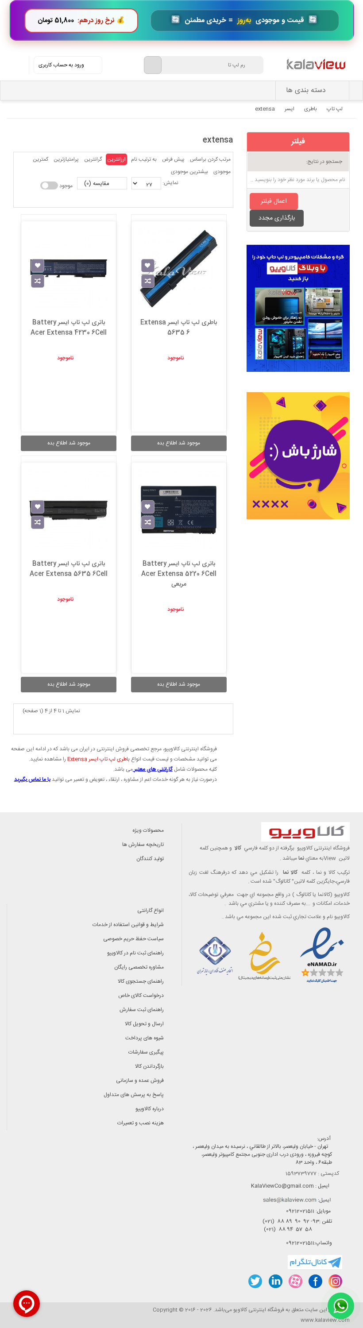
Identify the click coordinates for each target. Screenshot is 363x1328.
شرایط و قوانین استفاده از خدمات (128, 924)
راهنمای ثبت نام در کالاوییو (135, 953)
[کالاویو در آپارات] (295, 1281)
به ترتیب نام (144, 159)
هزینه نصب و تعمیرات (140, 1123)
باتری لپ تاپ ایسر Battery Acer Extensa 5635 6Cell (69, 569)
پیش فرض (173, 159)
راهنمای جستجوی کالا (141, 981)
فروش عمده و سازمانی (140, 1080)
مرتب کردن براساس (210, 159)
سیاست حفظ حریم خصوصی (133, 938)
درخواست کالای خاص (141, 995)
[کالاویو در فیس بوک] (315, 1281)
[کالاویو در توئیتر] (255, 1281)
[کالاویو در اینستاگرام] (335, 1281)
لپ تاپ (335, 108)
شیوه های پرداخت (144, 1038)
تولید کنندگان (150, 858)
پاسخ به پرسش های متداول (134, 1094)
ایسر (289, 108)
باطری (310, 108)
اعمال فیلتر (274, 201)
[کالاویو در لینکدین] (275, 1281)
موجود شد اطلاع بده (178, 443)
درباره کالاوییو (149, 1108)
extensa (265, 108)
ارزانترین (116, 159)
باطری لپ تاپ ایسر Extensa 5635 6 (178, 327)
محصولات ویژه (148, 830)
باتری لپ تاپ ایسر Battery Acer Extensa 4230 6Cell (69, 327)
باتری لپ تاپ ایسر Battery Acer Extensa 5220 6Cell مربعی (178, 574)
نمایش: (170, 182)
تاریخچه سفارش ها (143, 844)
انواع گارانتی (150, 910)
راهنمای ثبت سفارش (142, 1009)
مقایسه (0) (97, 184)
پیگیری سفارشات (146, 1052)
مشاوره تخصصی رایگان (139, 967)
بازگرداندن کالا (149, 1066)
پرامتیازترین (66, 159)
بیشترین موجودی (189, 171)
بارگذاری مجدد (277, 218)
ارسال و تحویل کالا (144, 1023)
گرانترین (93, 159)
